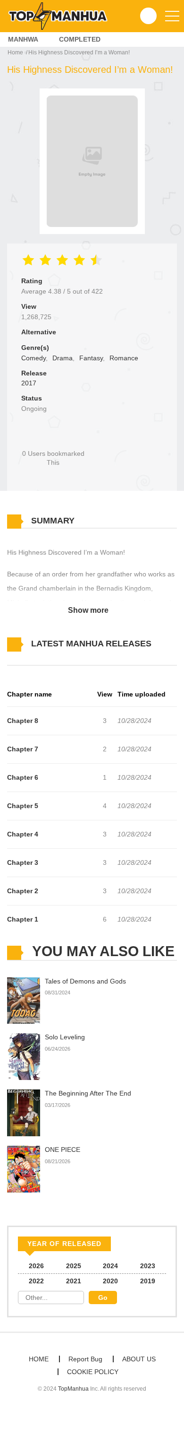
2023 (147, 1266)
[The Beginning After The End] (23, 1112)
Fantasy (91, 358)
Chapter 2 (22, 891)
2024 (110, 1266)
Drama (62, 358)
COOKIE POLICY (92, 1372)
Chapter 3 (22, 862)
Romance (123, 358)
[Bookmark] (53, 437)
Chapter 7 (22, 749)
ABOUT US (139, 1359)
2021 (73, 1281)
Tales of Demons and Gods (85, 981)
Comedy (33, 358)
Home (15, 52)
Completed (79, 39)
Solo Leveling (65, 1037)
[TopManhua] (62, 15)
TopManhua (73, 1388)
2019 (147, 1281)
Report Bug (85, 1359)
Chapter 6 (22, 777)
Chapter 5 (22, 806)
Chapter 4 (22, 834)
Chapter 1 (22, 919)
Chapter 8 (22, 720)
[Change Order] (23, 658)
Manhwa (23, 39)
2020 (110, 1281)
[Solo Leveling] (23, 1056)
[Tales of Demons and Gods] (23, 1000)
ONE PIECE (62, 1149)
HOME (39, 1359)
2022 (36, 1281)
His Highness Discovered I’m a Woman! (79, 52)
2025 (73, 1266)
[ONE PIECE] (23, 1168)
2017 (28, 383)
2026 (36, 1266)
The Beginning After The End (88, 1093)
